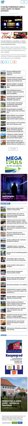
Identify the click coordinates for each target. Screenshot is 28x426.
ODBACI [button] (20, 422)
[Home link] (3, 2)
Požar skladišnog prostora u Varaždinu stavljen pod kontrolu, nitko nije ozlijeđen (15, 92)
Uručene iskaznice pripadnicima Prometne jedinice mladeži (15, 272)
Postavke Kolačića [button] (6, 422)
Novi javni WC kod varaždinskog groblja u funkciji (17, 253)
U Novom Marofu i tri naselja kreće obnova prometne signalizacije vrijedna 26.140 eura (16, 228)
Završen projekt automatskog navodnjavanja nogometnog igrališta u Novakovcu (14, 104)
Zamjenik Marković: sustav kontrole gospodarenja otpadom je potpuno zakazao (15, 322)
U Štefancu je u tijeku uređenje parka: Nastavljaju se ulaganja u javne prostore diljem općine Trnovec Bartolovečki (15, 137)
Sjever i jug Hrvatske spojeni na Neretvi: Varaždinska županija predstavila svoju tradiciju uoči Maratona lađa (15, 130)
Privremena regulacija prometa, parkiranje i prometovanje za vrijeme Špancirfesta (16, 234)
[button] (2, 62)
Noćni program (8, 196)
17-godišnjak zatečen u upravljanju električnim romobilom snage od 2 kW (16, 246)
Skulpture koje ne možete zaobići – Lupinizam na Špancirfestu (15, 209)
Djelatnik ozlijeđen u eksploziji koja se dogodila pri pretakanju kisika (15, 85)
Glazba (4, 193)
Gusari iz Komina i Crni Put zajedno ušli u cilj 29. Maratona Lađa (16, 123)
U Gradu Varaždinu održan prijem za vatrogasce (16, 265)
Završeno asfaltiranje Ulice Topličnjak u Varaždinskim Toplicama (14, 73)
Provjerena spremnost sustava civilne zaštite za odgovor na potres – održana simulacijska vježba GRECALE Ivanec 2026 (17, 221)
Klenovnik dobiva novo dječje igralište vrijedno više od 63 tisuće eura (16, 110)
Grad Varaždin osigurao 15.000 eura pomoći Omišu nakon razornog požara (16, 259)
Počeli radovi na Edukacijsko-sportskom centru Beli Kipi (17, 329)
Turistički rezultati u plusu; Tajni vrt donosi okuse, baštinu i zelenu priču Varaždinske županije (16, 215)
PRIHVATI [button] (14, 422)
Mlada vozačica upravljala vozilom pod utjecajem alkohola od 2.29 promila (16, 278)
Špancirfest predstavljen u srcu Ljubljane (17, 284)
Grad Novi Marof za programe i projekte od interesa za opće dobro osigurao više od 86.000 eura (16, 79)
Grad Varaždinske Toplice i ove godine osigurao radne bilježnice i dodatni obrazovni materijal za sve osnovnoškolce (16, 143)
